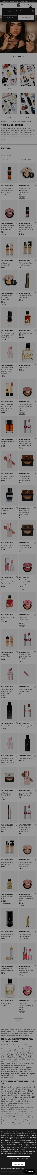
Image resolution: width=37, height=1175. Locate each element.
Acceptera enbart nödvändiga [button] (18, 1158)
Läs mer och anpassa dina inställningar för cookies (12, 1168)
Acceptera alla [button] (18, 1164)
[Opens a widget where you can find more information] (29, 1171)
